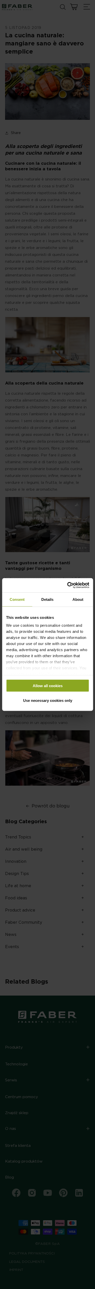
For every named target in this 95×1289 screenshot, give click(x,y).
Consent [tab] (17, 599)
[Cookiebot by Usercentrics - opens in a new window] (67, 585)
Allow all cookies (48, 685)
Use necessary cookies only (47, 700)
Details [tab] (47, 599)
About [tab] (77, 599)
